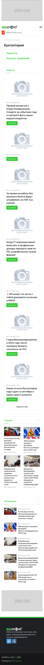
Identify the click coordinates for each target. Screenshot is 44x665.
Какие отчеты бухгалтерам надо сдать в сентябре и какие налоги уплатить (21, 391)
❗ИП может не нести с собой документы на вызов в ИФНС (21, 297)
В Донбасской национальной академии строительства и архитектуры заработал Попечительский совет (27, 545)
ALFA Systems (16, 661)
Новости (11, 53)
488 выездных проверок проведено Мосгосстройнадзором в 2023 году (31, 445)
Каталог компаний (17, 58)
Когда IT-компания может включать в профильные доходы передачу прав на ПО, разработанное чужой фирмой (21, 248)
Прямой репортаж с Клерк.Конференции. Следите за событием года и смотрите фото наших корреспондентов (21, 112)
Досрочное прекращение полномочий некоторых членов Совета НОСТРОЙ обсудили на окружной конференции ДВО (28, 562)
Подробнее (12, 123)
